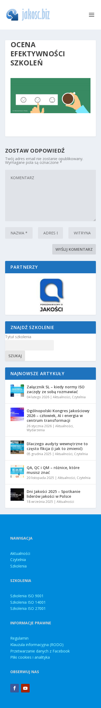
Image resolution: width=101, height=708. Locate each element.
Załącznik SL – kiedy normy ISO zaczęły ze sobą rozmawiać (56, 389)
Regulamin (19, 638)
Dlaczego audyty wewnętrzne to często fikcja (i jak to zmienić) (57, 446)
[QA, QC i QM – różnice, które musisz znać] (17, 471)
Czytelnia (79, 397)
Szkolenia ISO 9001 (27, 595)
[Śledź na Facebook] (14, 688)
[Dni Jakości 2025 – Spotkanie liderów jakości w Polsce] (17, 495)
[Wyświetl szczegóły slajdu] (51, 294)
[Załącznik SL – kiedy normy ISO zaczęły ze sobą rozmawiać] (17, 390)
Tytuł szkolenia (18, 336)
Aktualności (61, 397)
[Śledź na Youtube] (25, 688)
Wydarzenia (36, 430)
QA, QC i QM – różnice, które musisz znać (53, 470)
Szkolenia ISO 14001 (28, 602)
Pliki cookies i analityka (30, 657)
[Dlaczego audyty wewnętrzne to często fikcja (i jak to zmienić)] (17, 447)
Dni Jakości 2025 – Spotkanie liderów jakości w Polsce (53, 494)
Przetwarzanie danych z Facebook (40, 651)
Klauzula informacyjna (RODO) (37, 644)
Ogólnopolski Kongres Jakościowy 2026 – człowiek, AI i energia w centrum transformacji (58, 415)
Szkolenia (18, 566)
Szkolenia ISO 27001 (28, 608)
